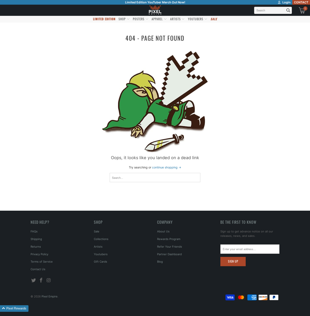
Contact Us (38, 269)
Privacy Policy (39, 254)
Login (286, 2)
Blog (160, 261)
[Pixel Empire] (155, 10)
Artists (98, 246)
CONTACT (301, 2)
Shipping (36, 239)
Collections (101, 239)
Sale (96, 231)
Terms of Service (42, 261)
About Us (163, 231)
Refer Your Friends (169, 246)
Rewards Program (168, 239)
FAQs (34, 231)
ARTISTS (176, 19)
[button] (14, 308)
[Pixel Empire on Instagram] (49, 280)
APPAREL (158, 19)
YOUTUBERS (196, 19)
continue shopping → (166, 167)
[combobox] (273, 10)
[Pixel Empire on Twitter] (34, 280)
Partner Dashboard (169, 254)
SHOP (123, 19)
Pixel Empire (50, 296)
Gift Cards (100, 261)
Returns (36, 246)
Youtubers (101, 254)
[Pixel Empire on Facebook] (41, 280)
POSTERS (139, 19)
